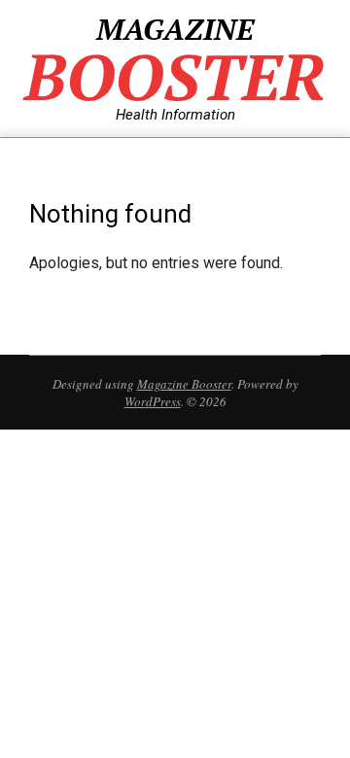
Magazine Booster (184, 384)
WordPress (152, 401)
